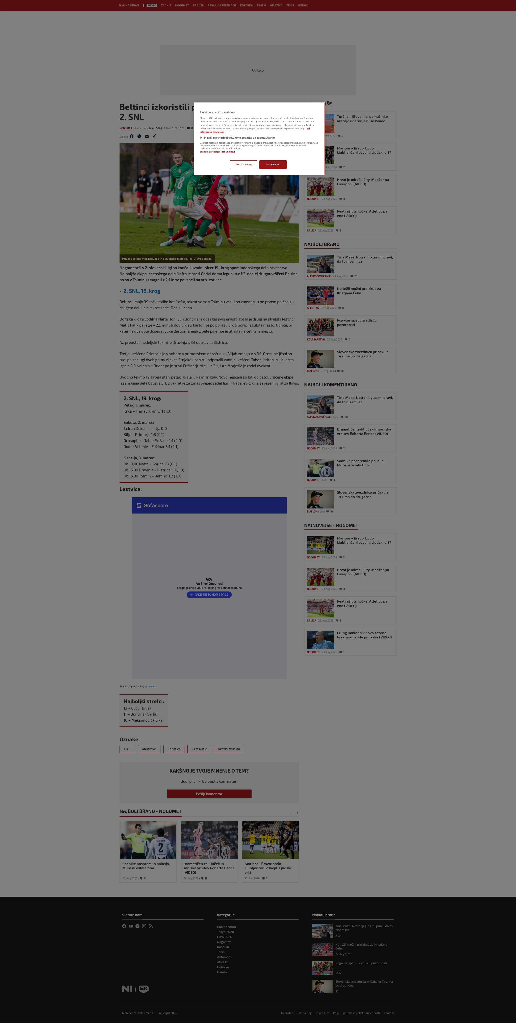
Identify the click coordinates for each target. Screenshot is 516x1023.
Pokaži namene (243, 164)
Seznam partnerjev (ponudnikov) (217, 151)
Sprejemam (272, 164)
